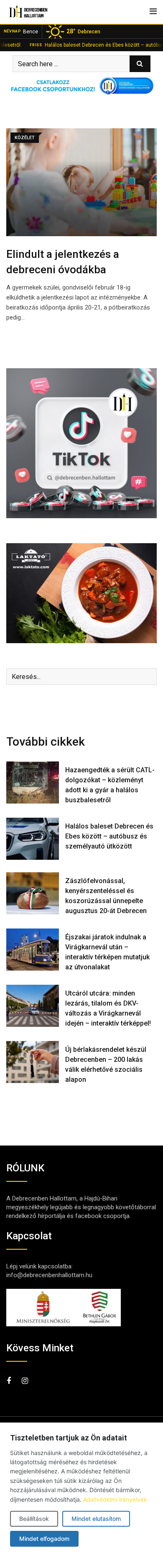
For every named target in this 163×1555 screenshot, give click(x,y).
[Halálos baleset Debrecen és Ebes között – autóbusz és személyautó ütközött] (32, 839)
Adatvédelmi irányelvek (115, 1499)
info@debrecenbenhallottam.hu (49, 1275)
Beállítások (34, 1518)
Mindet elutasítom (96, 1518)
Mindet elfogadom (44, 1538)
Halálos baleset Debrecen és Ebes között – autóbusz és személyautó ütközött (109, 836)
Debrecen (83, 31)
